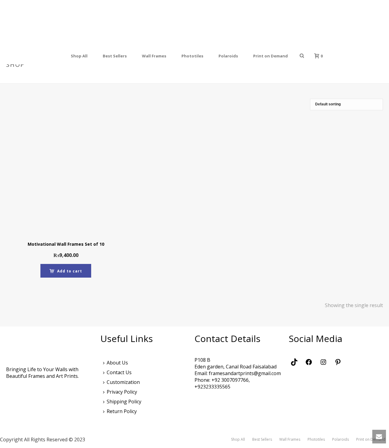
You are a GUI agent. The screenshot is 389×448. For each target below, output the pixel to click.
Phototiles (192, 56)
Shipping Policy (124, 401)
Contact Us (119, 372)
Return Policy (122, 411)
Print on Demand (270, 56)
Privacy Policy (122, 391)
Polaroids (228, 56)
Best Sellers (115, 56)
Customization (123, 382)
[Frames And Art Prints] (195, 23)
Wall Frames (154, 56)
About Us (117, 362)
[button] (65, 271)
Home (324, 77)
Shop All (79, 56)
